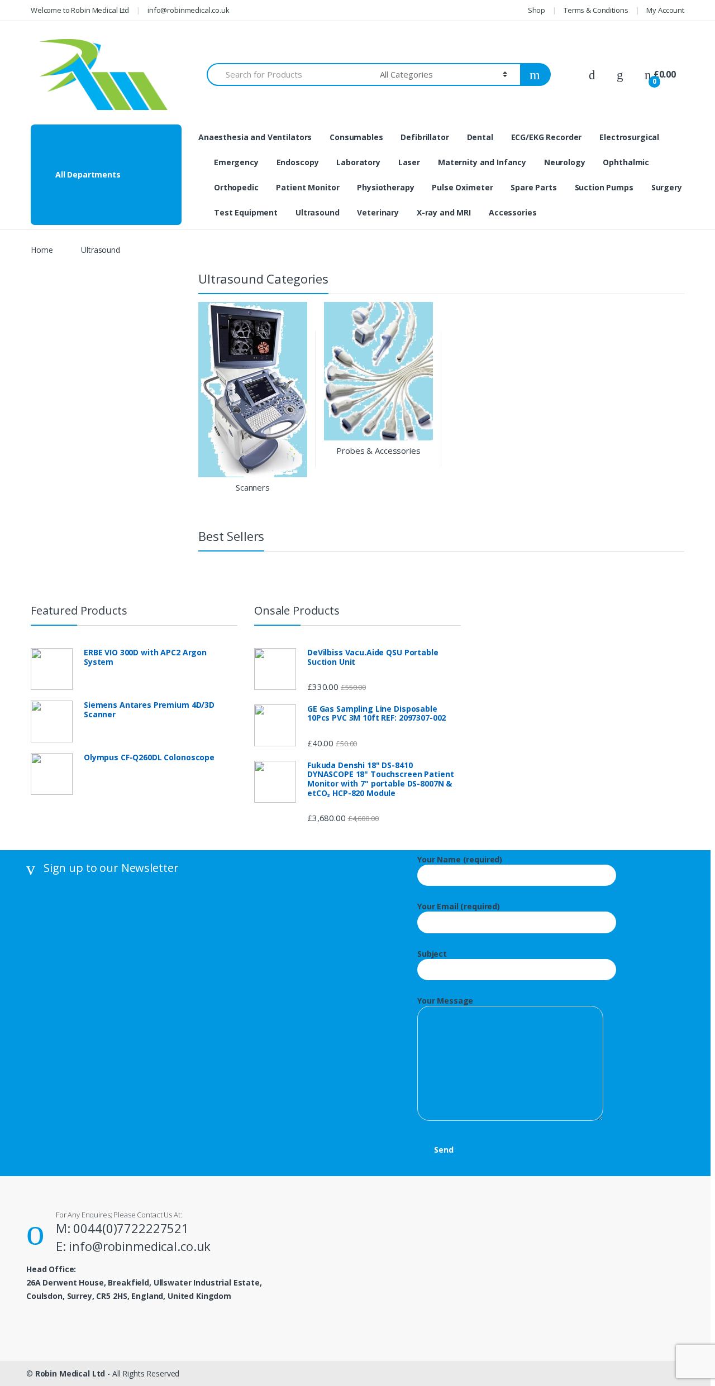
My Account (665, 10)
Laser (409, 162)
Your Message (445, 1001)
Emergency (236, 162)
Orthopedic (236, 187)
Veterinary (378, 212)
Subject (432, 954)
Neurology (564, 162)
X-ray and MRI (444, 212)
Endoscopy (298, 162)
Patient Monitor (307, 187)
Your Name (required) (459, 860)
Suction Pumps (604, 187)
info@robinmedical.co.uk (188, 10)
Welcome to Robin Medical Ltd (80, 10)
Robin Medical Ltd (70, 1373)
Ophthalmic (626, 162)
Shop (536, 10)
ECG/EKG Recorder (546, 137)
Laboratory (358, 162)
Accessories (512, 212)
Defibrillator (425, 137)
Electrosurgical (629, 137)
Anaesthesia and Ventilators (255, 137)
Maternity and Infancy (482, 162)
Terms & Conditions (596, 10)
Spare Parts (533, 187)
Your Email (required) (458, 906)
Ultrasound (317, 212)
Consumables (356, 137)
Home (42, 249)
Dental (480, 137)
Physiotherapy (385, 187)
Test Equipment (246, 212)
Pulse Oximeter (462, 187)
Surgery (666, 187)
